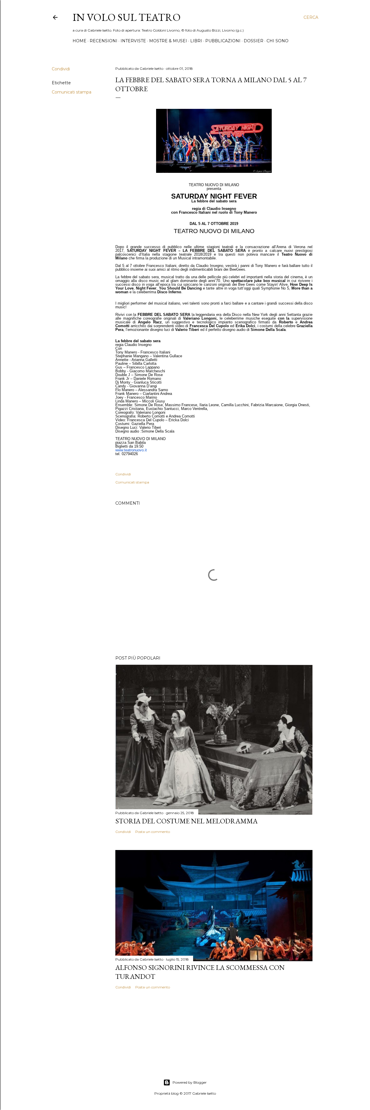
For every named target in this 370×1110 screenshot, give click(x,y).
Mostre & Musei (168, 40)
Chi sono (277, 40)
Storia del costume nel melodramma (186, 820)
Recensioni (103, 40)
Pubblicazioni (222, 40)
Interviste (133, 40)
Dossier (253, 40)
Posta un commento (152, 831)
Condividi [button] (61, 69)
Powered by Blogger (190, 1082)
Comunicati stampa (71, 92)
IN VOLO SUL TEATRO (127, 17)
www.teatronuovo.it (131, 450)
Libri (196, 40)
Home (79, 40)
